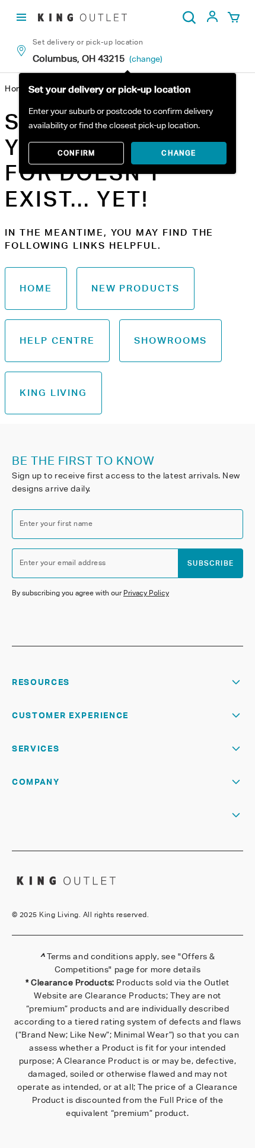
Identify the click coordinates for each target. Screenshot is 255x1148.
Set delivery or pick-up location (88, 41)
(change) (145, 59)
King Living (53, 392)
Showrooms (170, 340)
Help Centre (57, 340)
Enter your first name (56, 523)
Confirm (76, 152)
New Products (135, 288)
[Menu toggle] (21, 17)
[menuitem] (212, 20)
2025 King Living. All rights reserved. (84, 914)
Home (36, 288)
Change (178, 152)
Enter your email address (63, 562)
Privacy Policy (146, 592)
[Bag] (234, 17)
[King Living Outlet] (82, 17)
